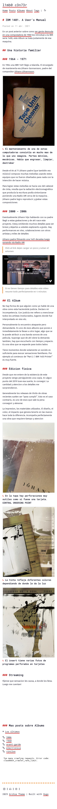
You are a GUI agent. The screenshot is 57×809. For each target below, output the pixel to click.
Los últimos (12, 731)
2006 (9, 737)
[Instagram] (4, 789)
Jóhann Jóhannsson (24, 71)
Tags (36, 10)
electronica (13, 747)
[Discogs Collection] (16, 789)
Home (5, 10)
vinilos (10, 751)
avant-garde (13, 744)
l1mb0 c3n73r (14, 5)
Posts (12, 10)
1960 (9, 740)
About (29, 10)
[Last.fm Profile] (10, 789)
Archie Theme (17, 794)
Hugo (46, 794)
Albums (21, 10)
